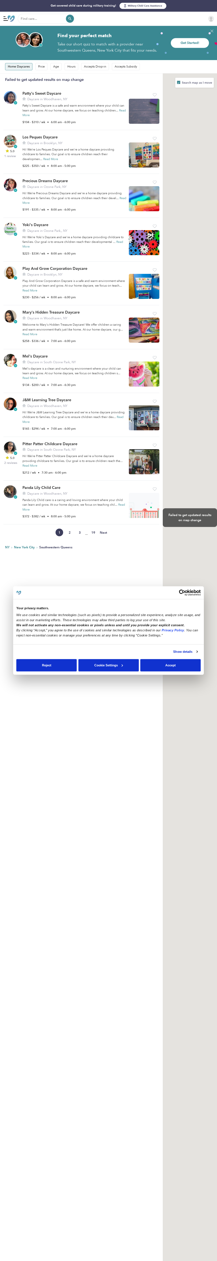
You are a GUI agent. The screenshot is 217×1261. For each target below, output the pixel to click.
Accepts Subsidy (126, 67)
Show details (182, 651)
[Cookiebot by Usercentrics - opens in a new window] (182, 593)
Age (56, 67)
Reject (46, 665)
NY (7, 547)
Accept (170, 665)
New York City (25, 547)
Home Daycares (19, 67)
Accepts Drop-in (95, 67)
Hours (71, 67)
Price (41, 67)
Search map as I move (196, 83)
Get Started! (190, 43)
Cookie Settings (106, 665)
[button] (154, 95)
